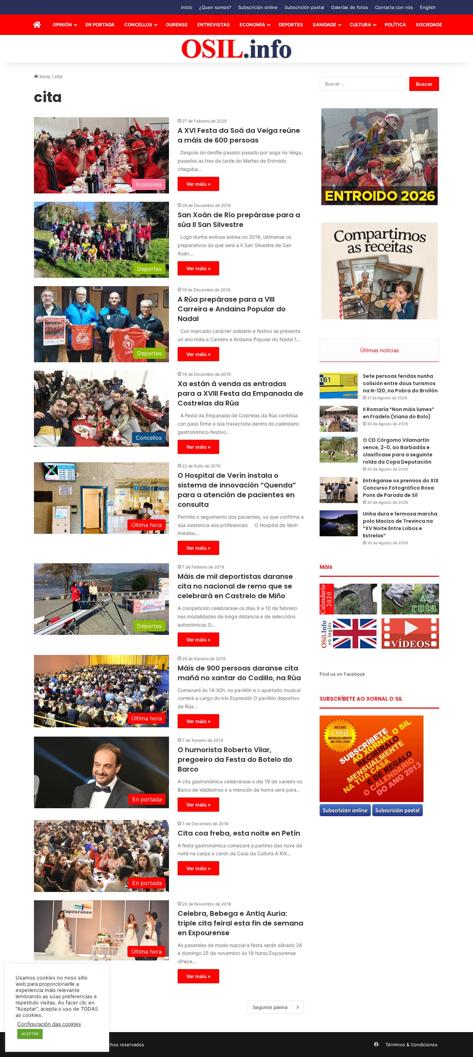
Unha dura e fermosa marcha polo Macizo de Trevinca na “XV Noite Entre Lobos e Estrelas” (400, 524)
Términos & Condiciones (411, 1044)
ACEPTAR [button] (29, 1033)
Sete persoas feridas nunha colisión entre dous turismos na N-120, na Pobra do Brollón (400, 383)
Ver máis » (198, 184)
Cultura (360, 24)
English (428, 7)
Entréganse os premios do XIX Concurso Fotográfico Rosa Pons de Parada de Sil (401, 488)
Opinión (62, 24)
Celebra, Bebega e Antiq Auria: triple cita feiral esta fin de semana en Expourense (240, 923)
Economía (252, 24)
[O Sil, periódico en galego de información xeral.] (236, 48)
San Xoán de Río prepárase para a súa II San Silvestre (239, 219)
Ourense (177, 24)
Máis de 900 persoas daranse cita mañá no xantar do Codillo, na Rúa (239, 673)
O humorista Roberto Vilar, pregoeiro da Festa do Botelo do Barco (235, 759)
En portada (100, 24)
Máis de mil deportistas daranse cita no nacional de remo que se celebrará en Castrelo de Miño (235, 586)
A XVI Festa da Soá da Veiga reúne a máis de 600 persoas (239, 135)
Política (395, 24)
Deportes (291, 24)
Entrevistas (213, 24)
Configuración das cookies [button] (49, 1024)
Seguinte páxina (270, 1007)
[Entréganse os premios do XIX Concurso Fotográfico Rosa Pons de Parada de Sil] (339, 490)
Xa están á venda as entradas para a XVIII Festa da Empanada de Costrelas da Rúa (240, 393)
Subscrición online (258, 7)
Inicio (186, 7)
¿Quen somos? (215, 7)
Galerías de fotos (349, 7)
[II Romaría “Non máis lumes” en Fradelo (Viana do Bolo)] (339, 419)
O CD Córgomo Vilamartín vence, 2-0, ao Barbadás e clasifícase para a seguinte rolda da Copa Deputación (397, 451)
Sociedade (429, 24)
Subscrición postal (304, 7)
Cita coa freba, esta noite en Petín (239, 833)
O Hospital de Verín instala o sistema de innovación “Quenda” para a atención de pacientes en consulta (237, 490)
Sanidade (324, 24)
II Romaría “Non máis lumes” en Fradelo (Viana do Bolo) (398, 413)
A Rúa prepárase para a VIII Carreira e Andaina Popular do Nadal (232, 309)
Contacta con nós (394, 7)
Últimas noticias (379, 350)
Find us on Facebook (342, 674)
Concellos (138, 24)
